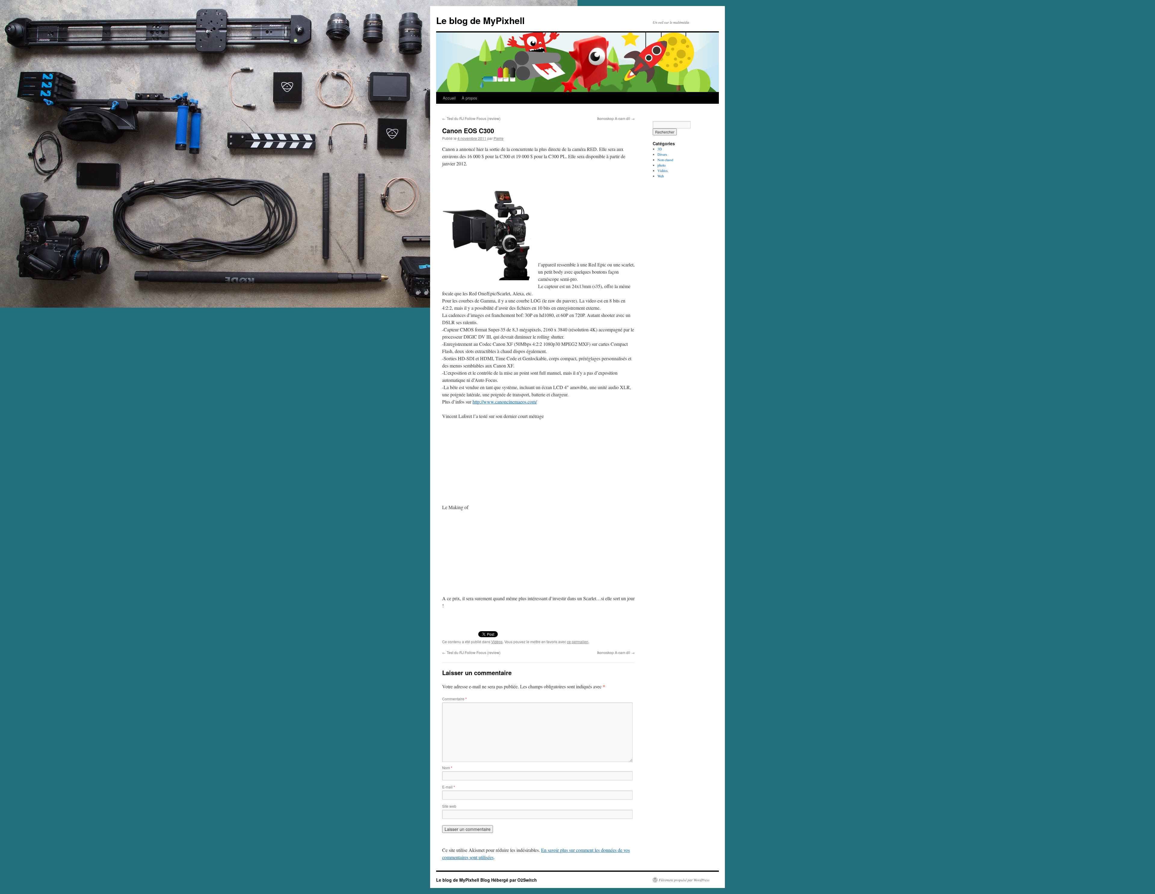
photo (662, 165)
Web (661, 176)
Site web (449, 806)
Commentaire (454, 698)
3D (660, 148)
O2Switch (527, 880)
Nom (447, 767)
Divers (662, 154)
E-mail (448, 786)
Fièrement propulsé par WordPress (684, 879)
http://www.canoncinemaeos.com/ (505, 401)
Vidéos (497, 641)
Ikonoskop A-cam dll (616, 118)
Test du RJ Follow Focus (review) (471, 118)
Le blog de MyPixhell (480, 20)
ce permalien (577, 641)
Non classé (665, 159)
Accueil (449, 98)
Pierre (499, 138)
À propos (469, 98)
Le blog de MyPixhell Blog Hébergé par (476, 880)
